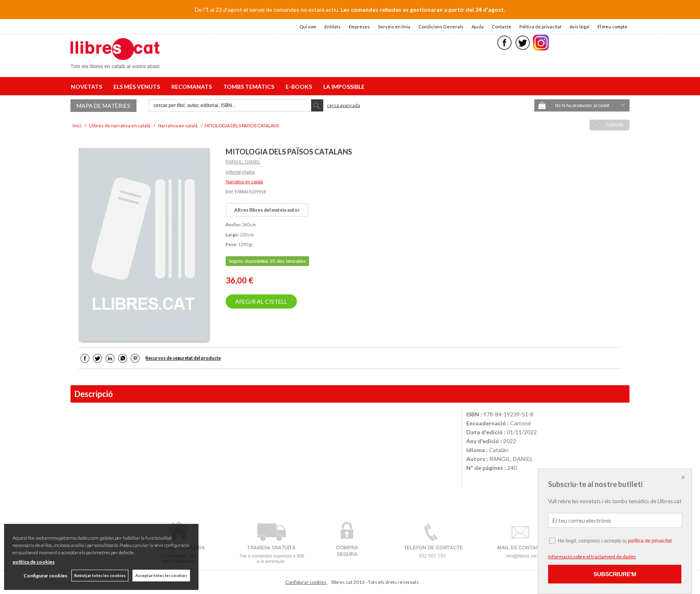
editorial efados (240, 171)
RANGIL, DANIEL (243, 161)
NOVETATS (88, 86)
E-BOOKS (300, 86)
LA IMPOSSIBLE (344, 86)
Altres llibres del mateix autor (267, 210)
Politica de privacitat (540, 26)
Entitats (332, 26)
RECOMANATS (192, 86)
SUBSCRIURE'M (614, 574)
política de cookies (34, 562)
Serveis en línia (394, 26)
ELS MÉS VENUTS (137, 86)
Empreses (359, 26)
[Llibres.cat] (115, 63)
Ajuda (478, 26)
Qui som (307, 26)
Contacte (501, 26)
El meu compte (612, 26)
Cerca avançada (343, 105)
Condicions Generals (440, 26)
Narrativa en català (244, 181)
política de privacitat (650, 541)
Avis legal (579, 26)
